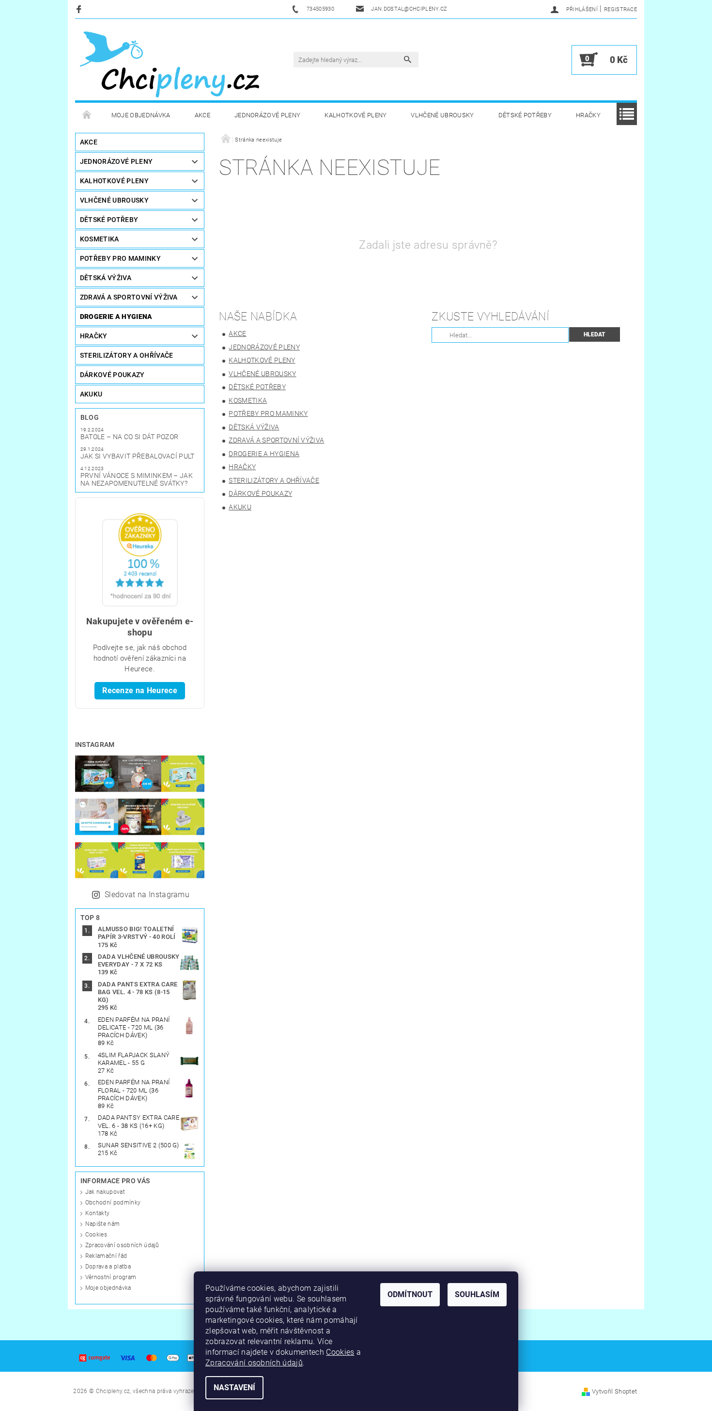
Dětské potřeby (525, 115)
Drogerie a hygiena (116, 316)
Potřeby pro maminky (120, 258)
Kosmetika (99, 239)
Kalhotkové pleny (356, 115)
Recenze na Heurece (139, 690)
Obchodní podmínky (112, 1202)
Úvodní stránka (87, 115)
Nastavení (234, 1387)
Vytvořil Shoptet (614, 1391)
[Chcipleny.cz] (169, 64)
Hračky (588, 115)
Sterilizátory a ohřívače (126, 355)
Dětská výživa (105, 278)
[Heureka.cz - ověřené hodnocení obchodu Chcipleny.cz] (140, 559)
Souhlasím (477, 1294)
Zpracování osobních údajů (122, 1245)
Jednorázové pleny (267, 115)
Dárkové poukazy (112, 375)
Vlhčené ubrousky (442, 115)
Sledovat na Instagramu (147, 894)
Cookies (96, 1234)
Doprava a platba (108, 1266)
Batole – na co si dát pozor (129, 437)
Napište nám (102, 1224)
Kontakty (97, 1213)
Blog (89, 417)
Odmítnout (410, 1294)
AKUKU (91, 394)
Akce (202, 115)
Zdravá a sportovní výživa (129, 297)
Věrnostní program (110, 1277)
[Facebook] (80, 9)
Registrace (620, 9)
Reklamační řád (106, 1255)
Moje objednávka (140, 115)
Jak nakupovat (105, 1192)
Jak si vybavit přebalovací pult (137, 456)
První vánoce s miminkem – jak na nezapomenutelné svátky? (136, 479)
